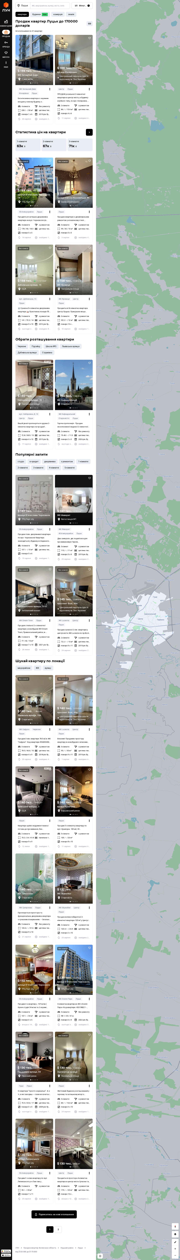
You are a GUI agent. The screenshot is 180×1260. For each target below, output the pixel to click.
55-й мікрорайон (26, 212)
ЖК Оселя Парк (65, 999)
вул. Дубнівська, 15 (27, 299)
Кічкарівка (24, 93)
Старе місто (64, 418)
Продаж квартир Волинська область (39, 1248)
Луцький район (67, 1248)
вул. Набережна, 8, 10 (28, 414)
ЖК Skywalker (64, 908)
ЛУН (17, 1248)
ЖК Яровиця (64, 299)
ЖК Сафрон (24, 729)
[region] (138, 630)
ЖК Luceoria (64, 620)
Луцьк (34, 93)
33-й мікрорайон (26, 529)
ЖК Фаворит (64, 529)
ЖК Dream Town (26, 620)
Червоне (36, 729)
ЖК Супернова (25, 908)
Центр (61, 89)
